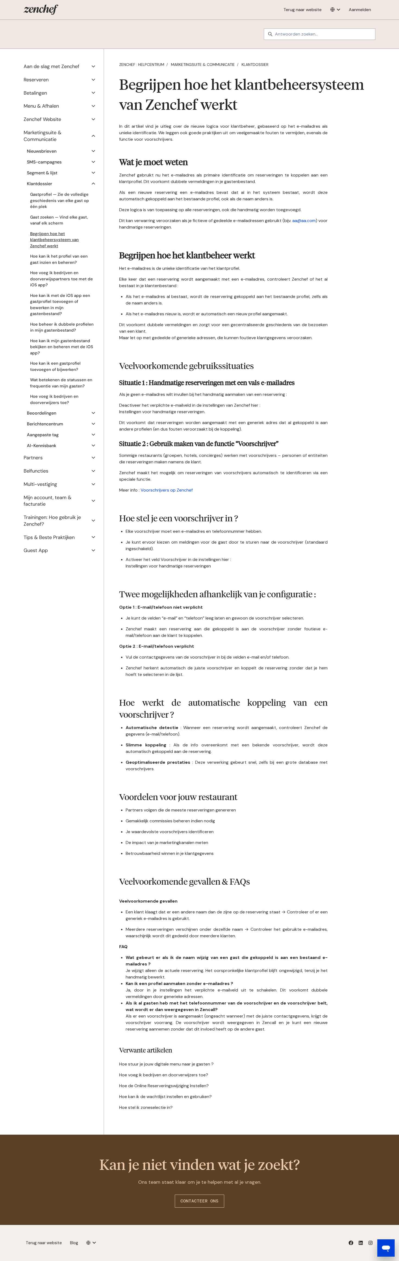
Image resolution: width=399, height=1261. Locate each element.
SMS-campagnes (44, 162)
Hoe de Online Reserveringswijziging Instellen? (164, 1086)
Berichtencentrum (45, 424)
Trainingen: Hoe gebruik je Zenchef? (52, 520)
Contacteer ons (199, 1201)
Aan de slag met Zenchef (51, 66)
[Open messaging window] (386, 1248)
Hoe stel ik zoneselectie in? (146, 1107)
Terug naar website (302, 9)
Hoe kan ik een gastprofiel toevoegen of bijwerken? (55, 366)
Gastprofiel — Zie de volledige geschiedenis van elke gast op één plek (59, 200)
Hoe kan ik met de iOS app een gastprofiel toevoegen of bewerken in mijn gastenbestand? (60, 305)
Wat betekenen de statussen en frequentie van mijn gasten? (61, 383)
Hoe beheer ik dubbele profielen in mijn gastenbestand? (62, 327)
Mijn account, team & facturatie (47, 501)
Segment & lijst (42, 173)
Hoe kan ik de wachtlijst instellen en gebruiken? (165, 1096)
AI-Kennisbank (41, 445)
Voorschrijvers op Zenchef (167, 490)
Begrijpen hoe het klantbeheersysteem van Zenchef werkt (54, 240)
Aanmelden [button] (360, 9)
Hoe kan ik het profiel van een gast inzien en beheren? (59, 259)
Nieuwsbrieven (41, 151)
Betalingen (35, 93)
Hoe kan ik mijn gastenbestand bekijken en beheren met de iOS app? (61, 347)
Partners (33, 457)
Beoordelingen (41, 413)
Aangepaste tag (43, 435)
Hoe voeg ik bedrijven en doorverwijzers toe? (163, 1075)
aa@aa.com (304, 220)
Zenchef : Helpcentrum (141, 64)
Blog (74, 1243)
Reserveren (36, 79)
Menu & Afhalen (41, 106)
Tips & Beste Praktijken (49, 537)
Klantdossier (255, 64)
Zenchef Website (42, 119)
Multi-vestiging (40, 484)
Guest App (36, 550)
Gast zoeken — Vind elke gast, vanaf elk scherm (59, 220)
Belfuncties (36, 471)
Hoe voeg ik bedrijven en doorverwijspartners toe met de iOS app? (61, 279)
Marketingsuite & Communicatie (203, 64)
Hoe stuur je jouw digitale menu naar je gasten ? (166, 1064)
